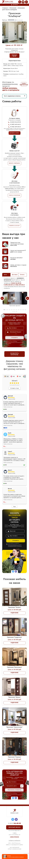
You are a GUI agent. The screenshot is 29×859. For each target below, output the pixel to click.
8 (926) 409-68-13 (15, 126)
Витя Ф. (10, 488)
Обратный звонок (14, 827)
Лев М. (9, 433)
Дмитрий (10, 414)
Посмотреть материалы (14, 354)
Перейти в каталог (14, 225)
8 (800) (14, 823)
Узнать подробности (24, 84)
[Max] (16, 571)
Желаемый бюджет (15, 332)
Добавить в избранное (14, 840)
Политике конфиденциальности (14, 545)
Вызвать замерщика (14, 163)
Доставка (14, 274)
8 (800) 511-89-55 (15, 122)
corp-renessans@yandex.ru (14, 830)
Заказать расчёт (14, 56)
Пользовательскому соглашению (15, 546)
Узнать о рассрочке (14, 195)
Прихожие (12, 8)
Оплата (22, 274)
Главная (5, 8)
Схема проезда (14, 837)
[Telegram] (13, 571)
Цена (5, 274)
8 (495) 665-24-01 (15, 124)
